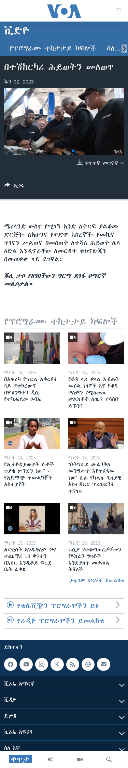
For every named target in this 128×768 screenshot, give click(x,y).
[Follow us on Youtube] (25, 664)
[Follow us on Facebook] (10, 664)
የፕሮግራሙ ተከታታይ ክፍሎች (53, 48)
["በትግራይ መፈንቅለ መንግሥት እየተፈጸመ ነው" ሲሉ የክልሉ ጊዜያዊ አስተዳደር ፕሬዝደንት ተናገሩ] (96, 433)
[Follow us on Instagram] (41, 664)
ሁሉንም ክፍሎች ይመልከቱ (96, 580)
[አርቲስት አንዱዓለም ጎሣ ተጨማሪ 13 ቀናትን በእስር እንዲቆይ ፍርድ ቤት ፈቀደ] (32, 518)
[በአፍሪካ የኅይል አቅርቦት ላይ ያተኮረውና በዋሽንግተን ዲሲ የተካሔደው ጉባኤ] (32, 348)
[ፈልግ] (109, 759)
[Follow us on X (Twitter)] (57, 664)
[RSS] (72, 664)
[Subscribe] (103, 664)
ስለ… (114, 48)
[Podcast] (88, 664)
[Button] (14, 187)
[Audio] (50, 759)
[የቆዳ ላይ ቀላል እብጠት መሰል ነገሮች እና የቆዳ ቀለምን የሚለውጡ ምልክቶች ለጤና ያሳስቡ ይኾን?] (96, 348)
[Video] (80, 759)
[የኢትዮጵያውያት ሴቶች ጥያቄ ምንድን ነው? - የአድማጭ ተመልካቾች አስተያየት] (32, 433)
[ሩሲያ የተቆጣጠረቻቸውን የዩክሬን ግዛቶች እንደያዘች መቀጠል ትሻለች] (96, 518)
